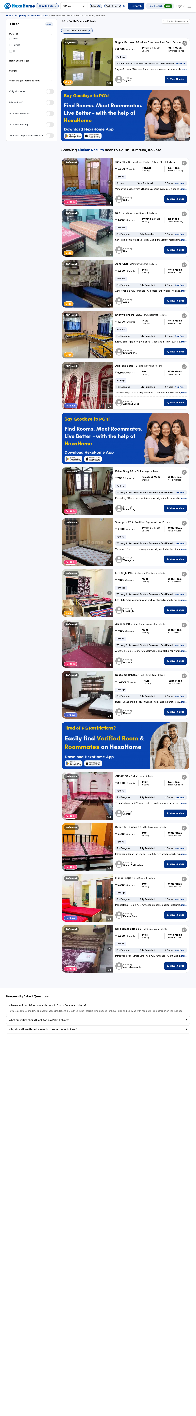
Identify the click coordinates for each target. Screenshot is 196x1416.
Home (9, 15)
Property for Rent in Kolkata (31, 15)
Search (137, 6)
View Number (177, 79)
